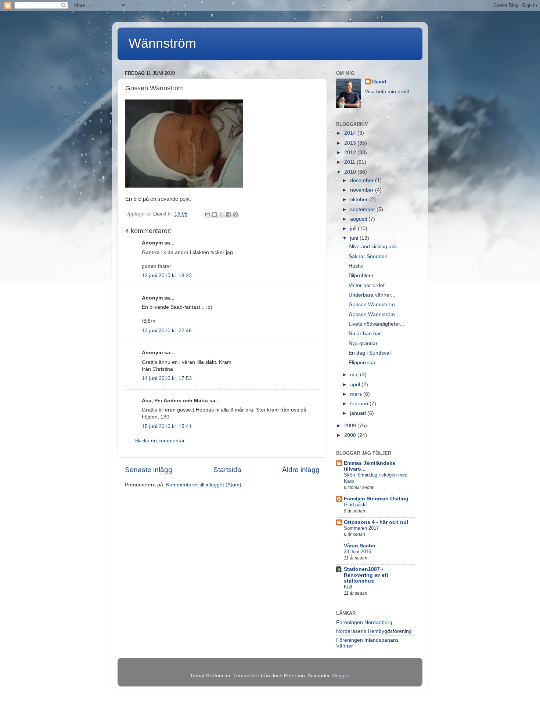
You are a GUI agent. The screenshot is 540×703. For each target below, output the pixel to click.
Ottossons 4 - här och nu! (376, 522)
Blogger (340, 675)
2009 (350, 425)
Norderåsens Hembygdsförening (374, 631)
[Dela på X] (221, 214)
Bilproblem (361, 275)
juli (354, 228)
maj (355, 374)
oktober (359, 199)
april (355, 384)
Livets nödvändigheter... (376, 324)
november (362, 190)
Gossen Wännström (372, 304)
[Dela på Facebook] (228, 214)
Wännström (162, 43)
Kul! (348, 587)
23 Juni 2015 (357, 551)
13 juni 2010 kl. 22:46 (167, 330)
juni (355, 238)
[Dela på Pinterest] (235, 214)
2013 (350, 143)
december (362, 180)
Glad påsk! (355, 504)
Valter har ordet (367, 285)
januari (358, 413)
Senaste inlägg (148, 470)
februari (360, 403)
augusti (359, 219)
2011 (350, 162)
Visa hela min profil (387, 91)
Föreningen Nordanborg (364, 622)
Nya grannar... (365, 343)
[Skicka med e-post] (207, 214)
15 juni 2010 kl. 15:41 (167, 426)
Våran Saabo (359, 545)
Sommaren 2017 (361, 528)
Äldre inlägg (301, 470)
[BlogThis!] (214, 214)
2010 (350, 172)
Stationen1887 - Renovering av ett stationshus (366, 575)
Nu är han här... (367, 333)
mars (356, 394)
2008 (350, 435)
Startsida (227, 470)
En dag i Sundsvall (370, 353)
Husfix (356, 266)
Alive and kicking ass (373, 246)
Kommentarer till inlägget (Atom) (203, 485)
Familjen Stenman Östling (376, 498)
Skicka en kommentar (159, 440)
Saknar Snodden (368, 256)
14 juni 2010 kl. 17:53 (167, 378)
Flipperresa (362, 362)
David (379, 81)
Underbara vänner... (372, 295)
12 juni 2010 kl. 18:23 (167, 275)
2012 (350, 152)
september (363, 209)
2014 (350, 133)
